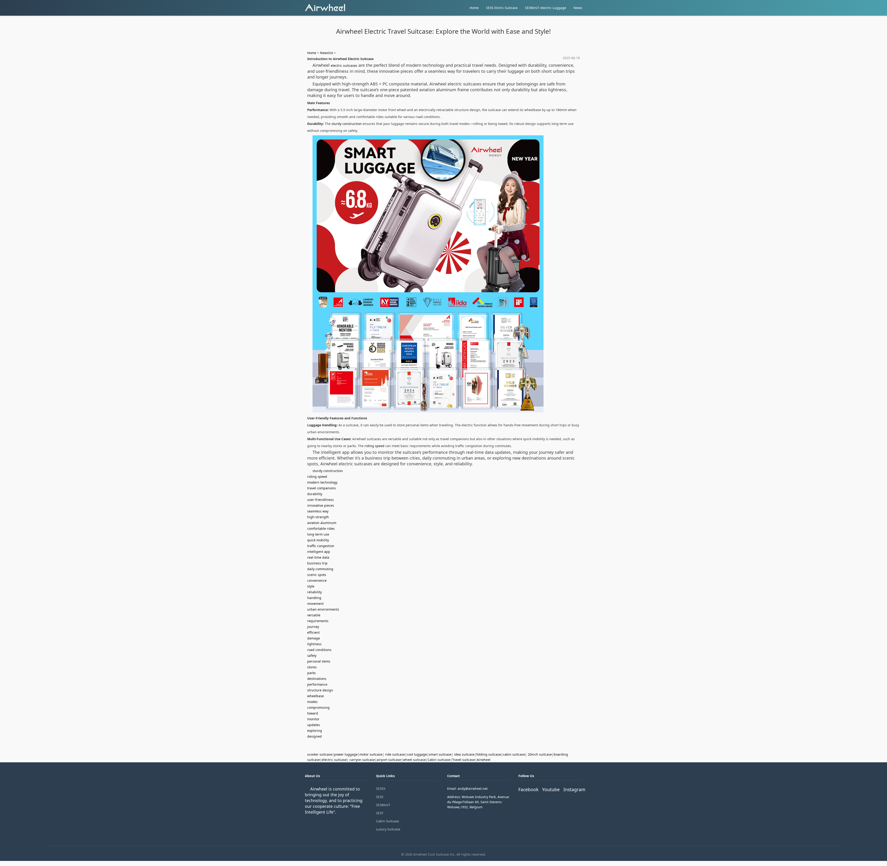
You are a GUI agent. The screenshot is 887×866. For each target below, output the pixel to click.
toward (312, 713)
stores (312, 667)
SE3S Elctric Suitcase (502, 8)
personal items (318, 661)
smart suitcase (440, 754)
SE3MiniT (383, 805)
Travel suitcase (463, 759)
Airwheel (483, 759)
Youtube (551, 789)
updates (313, 725)
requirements (317, 621)
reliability (314, 592)
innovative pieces (320, 505)
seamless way (317, 511)
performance (317, 684)
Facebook (528, 789)
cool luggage (417, 754)
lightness (314, 644)
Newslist (326, 53)
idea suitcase (464, 754)
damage (313, 638)
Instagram (574, 789)
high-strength (318, 517)
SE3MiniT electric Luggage (545, 8)
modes (312, 701)
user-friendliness (320, 499)
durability (314, 494)
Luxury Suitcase (388, 829)
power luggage (346, 754)
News (578, 8)
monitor (313, 719)
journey (313, 626)
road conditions (319, 650)
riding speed (374, 446)
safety (311, 655)
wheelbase (315, 696)
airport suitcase (389, 759)
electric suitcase (334, 759)
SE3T (379, 813)
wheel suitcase (414, 759)
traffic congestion (320, 546)
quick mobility (318, 540)
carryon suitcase (362, 759)
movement (315, 603)
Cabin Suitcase (387, 821)
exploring (314, 730)
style (310, 586)
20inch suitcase (540, 754)
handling (314, 598)
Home (474, 8)
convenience (317, 580)
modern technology (322, 482)
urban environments (323, 609)
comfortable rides (321, 528)
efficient (313, 632)
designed (314, 736)
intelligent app (318, 551)
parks (311, 673)
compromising (318, 707)
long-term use (318, 534)
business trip (317, 563)
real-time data (318, 557)
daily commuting (320, 569)
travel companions (321, 488)
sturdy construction (346, 123)
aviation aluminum (321, 523)
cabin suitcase (514, 754)
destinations (316, 678)
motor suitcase (370, 754)
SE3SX (380, 788)
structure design (320, 690)
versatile (313, 615)
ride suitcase (395, 754)
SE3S (379, 797)
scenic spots (316, 574)
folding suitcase (488, 754)
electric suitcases (344, 65)
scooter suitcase (319, 754)
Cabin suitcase (439, 759)
